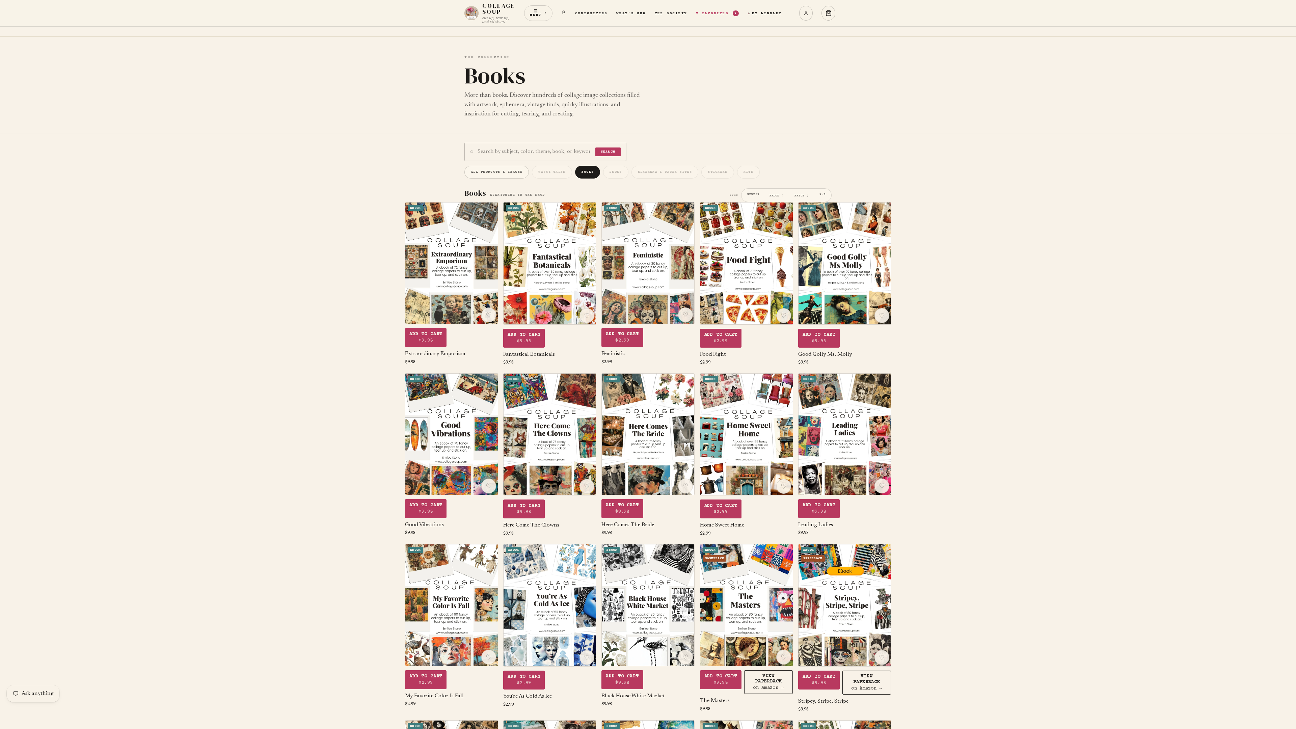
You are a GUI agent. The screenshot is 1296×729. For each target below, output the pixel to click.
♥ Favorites (716, 13)
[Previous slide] (415, 263)
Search (608, 152)
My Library (767, 13)
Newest (753, 194)
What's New (631, 13)
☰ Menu (538, 13)
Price (777, 195)
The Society (671, 13)
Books (588, 172)
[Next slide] (488, 263)
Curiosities (591, 13)
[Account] (806, 13)
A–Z (822, 194)
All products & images (496, 172)
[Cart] (828, 13)
